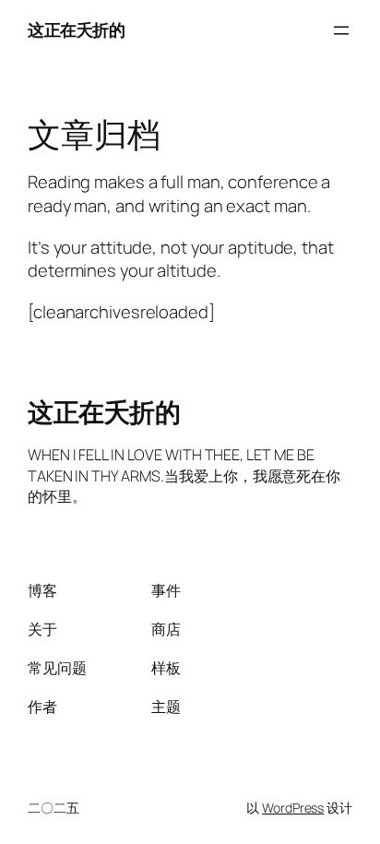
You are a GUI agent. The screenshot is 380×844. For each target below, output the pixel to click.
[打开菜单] (341, 30)
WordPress (293, 807)
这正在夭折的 (76, 30)
